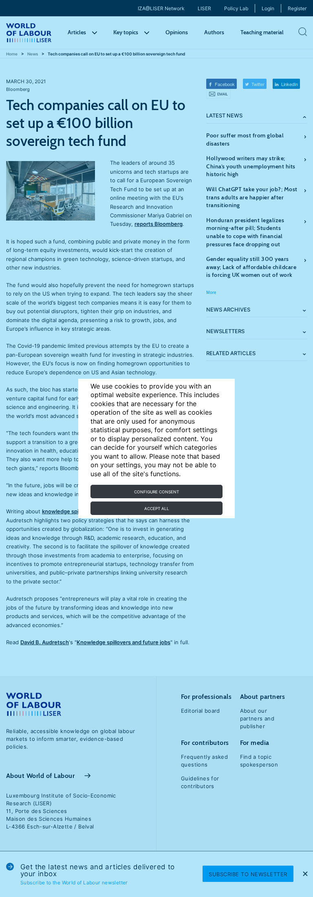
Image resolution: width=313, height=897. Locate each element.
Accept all (156, 508)
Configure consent (156, 491)
